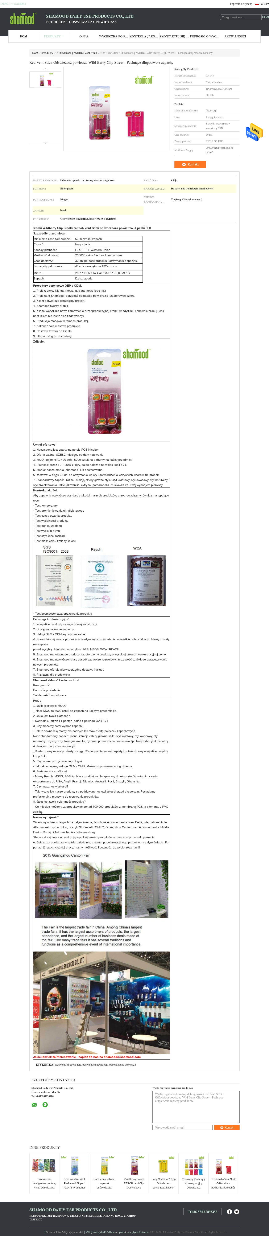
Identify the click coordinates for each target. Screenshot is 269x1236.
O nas (83, 36)
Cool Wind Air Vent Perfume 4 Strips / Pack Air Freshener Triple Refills (74, 1185)
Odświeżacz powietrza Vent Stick (77, 53)
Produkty (52, 36)
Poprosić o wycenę (241, 3)
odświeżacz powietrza (95, 1064)
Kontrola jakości (144, 36)
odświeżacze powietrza (122, 1064)
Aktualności (235, 36)
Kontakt (193, 164)
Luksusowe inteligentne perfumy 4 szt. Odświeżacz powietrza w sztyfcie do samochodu (44, 1188)
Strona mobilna (53, 1232)
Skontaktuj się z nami (175, 36)
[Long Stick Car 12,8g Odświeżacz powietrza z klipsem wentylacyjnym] (163, 1165)
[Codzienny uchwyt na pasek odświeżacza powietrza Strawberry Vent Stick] (104, 1165)
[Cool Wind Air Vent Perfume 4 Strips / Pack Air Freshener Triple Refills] (74, 1165)
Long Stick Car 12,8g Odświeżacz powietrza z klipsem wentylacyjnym (164, 1185)
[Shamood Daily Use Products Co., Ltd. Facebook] (229, 1211)
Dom (23, 36)
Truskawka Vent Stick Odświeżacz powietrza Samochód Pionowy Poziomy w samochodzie (223, 1188)
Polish (263, 3)
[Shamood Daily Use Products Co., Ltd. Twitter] (237, 1211)
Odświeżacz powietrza (68, 1064)
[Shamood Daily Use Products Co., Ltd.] (23, 18)
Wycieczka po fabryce (114, 36)
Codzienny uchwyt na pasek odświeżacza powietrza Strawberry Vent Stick (104, 1188)
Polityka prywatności (72, 1232)
